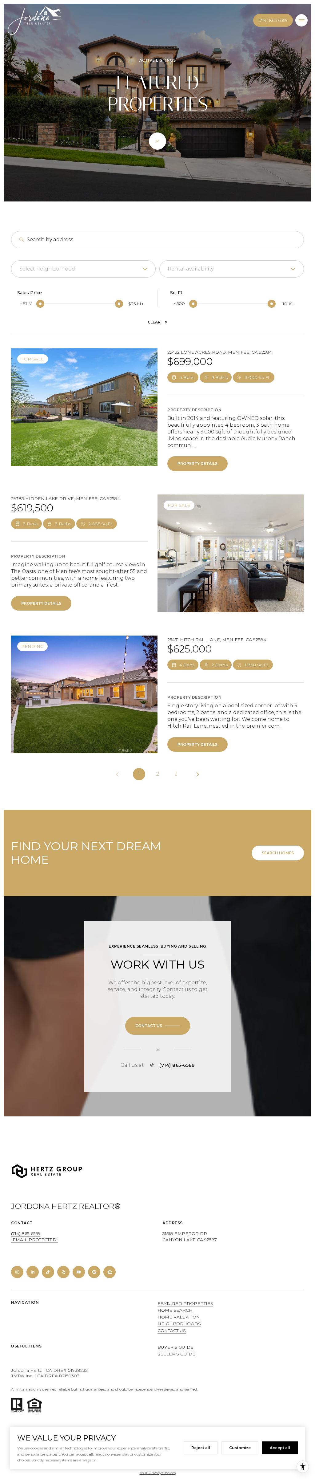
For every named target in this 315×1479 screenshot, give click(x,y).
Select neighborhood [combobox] (47, 269)
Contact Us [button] (172, 1330)
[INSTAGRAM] (17, 1272)
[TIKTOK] (48, 1272)
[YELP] (63, 1272)
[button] (157, 1026)
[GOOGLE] (94, 1272)
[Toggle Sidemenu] (301, 20)
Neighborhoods (179, 1324)
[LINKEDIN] (32, 1272)
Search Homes (278, 853)
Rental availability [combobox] (190, 269)
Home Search (175, 1310)
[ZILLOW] (109, 1272)
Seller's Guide (176, 1354)
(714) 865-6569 (273, 20)
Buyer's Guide (175, 1347)
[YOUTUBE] (79, 1272)
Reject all (200, 1447)
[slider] (40, 303)
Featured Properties (185, 1303)
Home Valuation (179, 1317)
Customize (240, 1447)
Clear (154, 322)
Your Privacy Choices (158, 1472)
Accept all (280, 1447)
